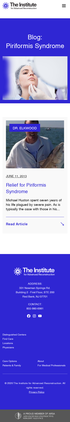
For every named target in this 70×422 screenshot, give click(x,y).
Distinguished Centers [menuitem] (14, 334)
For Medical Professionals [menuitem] (51, 365)
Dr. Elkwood (25, 128)
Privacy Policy (36, 391)
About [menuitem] (41, 360)
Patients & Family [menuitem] (12, 365)
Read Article (17, 224)
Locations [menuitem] (8, 342)
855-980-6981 (35, 308)
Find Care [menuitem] (8, 338)
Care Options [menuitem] (10, 360)
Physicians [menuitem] (8, 347)
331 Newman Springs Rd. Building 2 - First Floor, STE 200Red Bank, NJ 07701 (35, 292)
